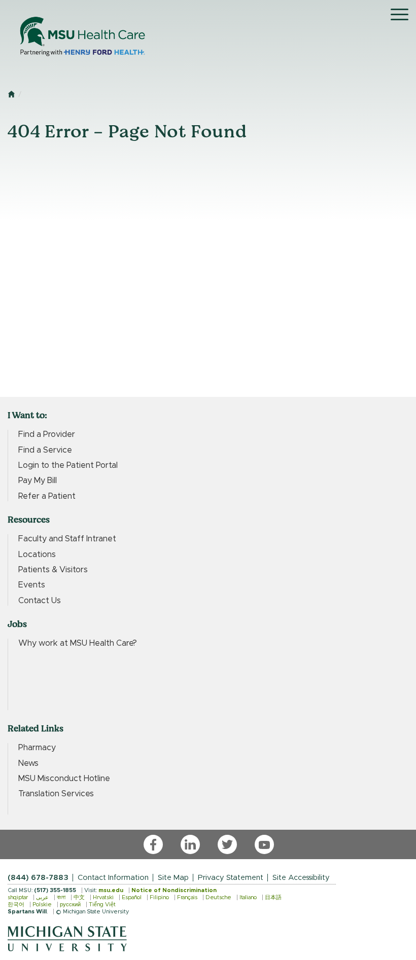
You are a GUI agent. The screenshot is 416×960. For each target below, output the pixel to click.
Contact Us (39, 601)
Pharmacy (37, 748)
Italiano (248, 897)
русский (70, 904)
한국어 (16, 904)
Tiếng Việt (102, 904)
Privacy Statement (230, 877)
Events (31, 585)
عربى (42, 897)
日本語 (273, 897)
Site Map (173, 877)
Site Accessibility (301, 877)
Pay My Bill (37, 480)
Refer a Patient (47, 496)
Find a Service (45, 450)
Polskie (42, 904)
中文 (79, 897)
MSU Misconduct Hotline (64, 778)
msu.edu (110, 890)
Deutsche (218, 897)
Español (132, 897)
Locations (37, 554)
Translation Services (56, 794)
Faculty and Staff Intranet (67, 539)
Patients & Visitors (53, 570)
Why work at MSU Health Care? (77, 643)
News (28, 763)
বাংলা (61, 897)
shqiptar (18, 897)
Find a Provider (46, 434)
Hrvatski (103, 897)
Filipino (159, 897)
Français (187, 897)
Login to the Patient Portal (68, 465)
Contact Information (113, 877)
